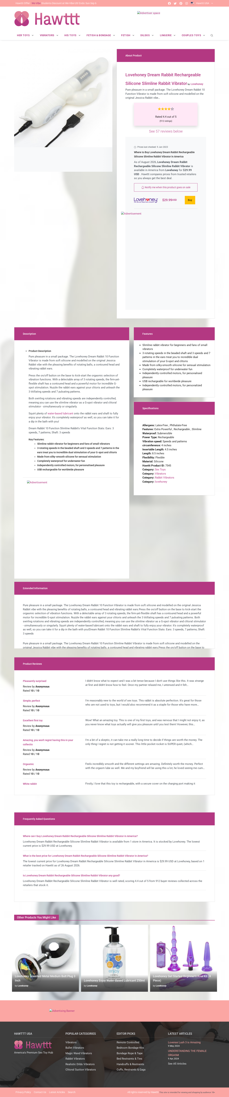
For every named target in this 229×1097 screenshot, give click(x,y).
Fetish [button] (126, 35)
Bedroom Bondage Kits (130, 1047)
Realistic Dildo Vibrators (80, 1064)
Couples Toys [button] (192, 35)
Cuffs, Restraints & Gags (131, 1069)
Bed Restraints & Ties (129, 1058)
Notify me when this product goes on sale (167, 187)
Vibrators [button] (47, 35)
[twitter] (175, 3)
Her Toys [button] (23, 35)
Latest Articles (57, 1092)
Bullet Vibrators (74, 1047)
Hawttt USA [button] (203, 3)
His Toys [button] (70, 35)
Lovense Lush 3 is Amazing (184, 1042)
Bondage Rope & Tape (130, 1053)
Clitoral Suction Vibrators (80, 1069)
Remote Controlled (128, 1042)
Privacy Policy (23, 1092)
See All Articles (177, 1063)
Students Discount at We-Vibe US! (56, 3)
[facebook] (169, 3)
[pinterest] (181, 3)
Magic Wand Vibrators (78, 1053)
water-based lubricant (60, 413)
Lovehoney (23, 986)
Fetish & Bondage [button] (99, 35)
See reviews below (166, 131)
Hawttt (155, 1092)
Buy (190, 200)
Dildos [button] (145, 35)
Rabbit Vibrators (164, 477)
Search (71, 1092)
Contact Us (40, 1092)
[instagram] (186, 3)
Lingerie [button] (166, 35)
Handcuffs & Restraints (130, 1064)
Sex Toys (160, 469)
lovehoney (161, 481)
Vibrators (160, 473)
